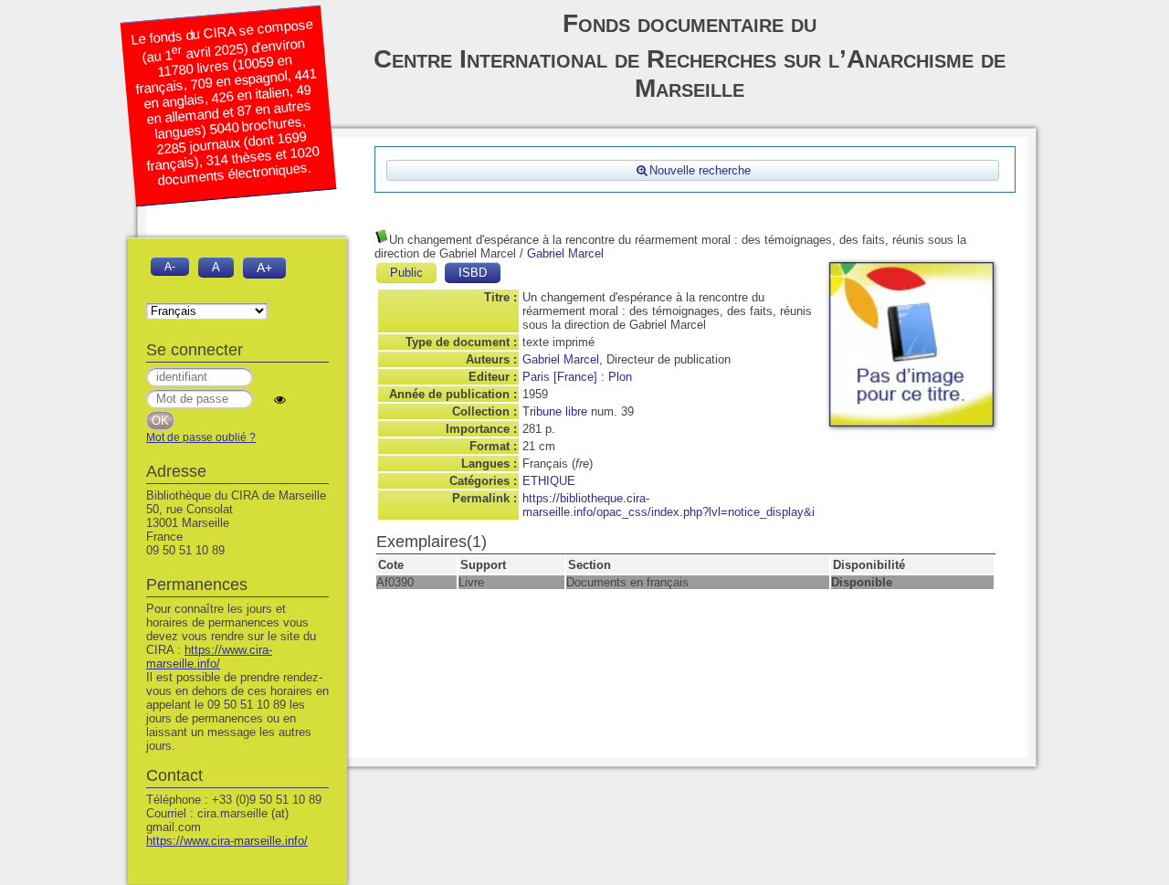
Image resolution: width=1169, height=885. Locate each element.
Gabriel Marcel (565, 253)
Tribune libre (554, 411)
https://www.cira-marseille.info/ (209, 656)
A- (169, 266)
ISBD (472, 272)
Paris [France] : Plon (577, 377)
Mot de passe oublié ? (201, 437)
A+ (264, 267)
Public (406, 272)
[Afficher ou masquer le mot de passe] (280, 400)
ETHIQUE (548, 481)
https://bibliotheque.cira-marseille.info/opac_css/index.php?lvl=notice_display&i (668, 505)
